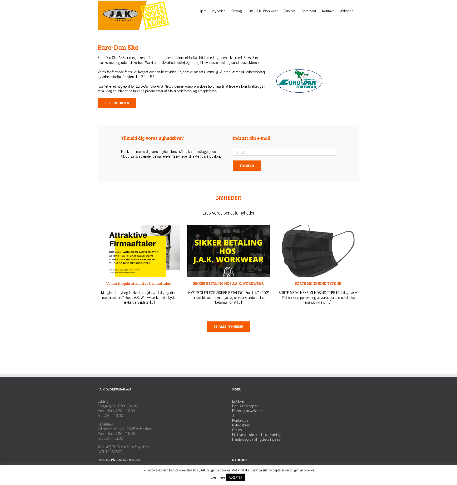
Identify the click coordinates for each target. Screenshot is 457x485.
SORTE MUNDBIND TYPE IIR (318, 283)
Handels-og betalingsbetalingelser (257, 439)
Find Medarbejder (245, 406)
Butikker (238, 401)
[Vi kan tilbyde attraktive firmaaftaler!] (139, 251)
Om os (237, 429)
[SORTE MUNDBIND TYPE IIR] (318, 251)
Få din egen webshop (247, 410)
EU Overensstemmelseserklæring (256, 434)
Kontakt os (240, 420)
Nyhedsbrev (241, 425)
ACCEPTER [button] (235, 477)
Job (235, 415)
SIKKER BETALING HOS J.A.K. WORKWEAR (228, 283)
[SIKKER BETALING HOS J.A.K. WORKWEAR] (228, 251)
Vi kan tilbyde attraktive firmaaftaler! (139, 283)
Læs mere (218, 477)
